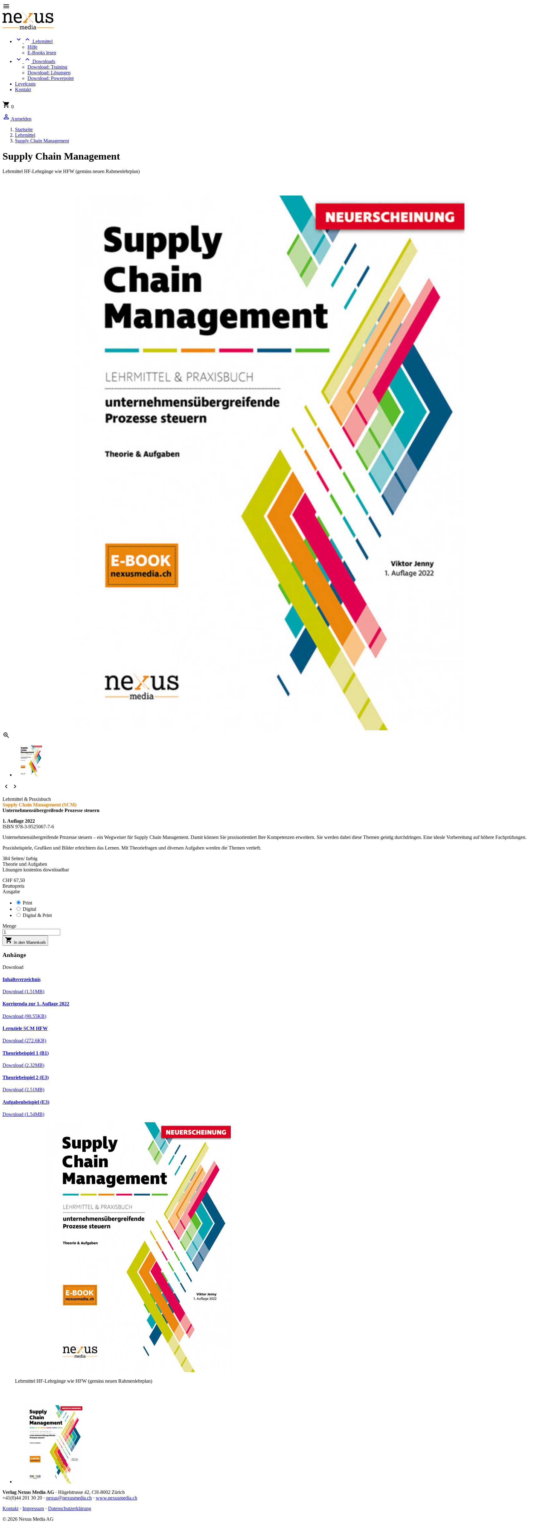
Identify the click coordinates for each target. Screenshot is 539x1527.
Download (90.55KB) (24, 1016)
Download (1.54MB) (23, 1114)
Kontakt (23, 89)
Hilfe (32, 47)
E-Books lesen (41, 52)
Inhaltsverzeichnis (21, 979)
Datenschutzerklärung (69, 1508)
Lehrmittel (34, 41)
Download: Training (47, 67)
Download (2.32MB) (23, 1065)
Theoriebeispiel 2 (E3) (25, 1077)
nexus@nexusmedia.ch (69, 1497)
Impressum (33, 1508)
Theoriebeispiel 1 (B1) (25, 1053)
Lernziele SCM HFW (25, 1028)
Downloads (35, 61)
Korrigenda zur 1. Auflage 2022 (35, 1003)
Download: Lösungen (48, 72)
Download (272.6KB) (24, 1040)
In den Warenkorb (25, 940)
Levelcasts (25, 84)
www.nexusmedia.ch (116, 1497)
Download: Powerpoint (50, 78)
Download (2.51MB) (23, 1089)
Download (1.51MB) (23, 991)
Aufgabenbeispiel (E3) (25, 1102)
